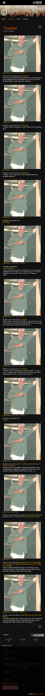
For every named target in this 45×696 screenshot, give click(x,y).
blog (18, 19)
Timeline (11, 19)
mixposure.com (38, 694)
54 (36, 640)
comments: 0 (22, 263)
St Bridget (24, 76)
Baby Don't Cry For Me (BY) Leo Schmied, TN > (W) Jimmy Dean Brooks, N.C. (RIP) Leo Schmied (22, 564)
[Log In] (34, 2)
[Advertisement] (22, 669)
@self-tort (10, 13)
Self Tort (5, 31)
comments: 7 (22, 73)
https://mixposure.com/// (30, 516)
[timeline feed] (40, 26)
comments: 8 (22, 316)
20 (9, 640)
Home (3, 19)
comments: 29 (23, 461)
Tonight (24, 319)
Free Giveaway (8, 268)
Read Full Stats (7, 645)
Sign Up (38, 3)
